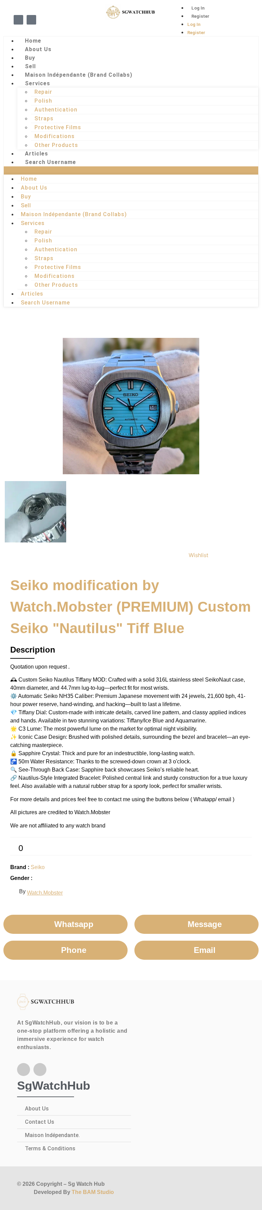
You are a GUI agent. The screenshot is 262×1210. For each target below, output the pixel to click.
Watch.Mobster (45, 893)
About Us (38, 49)
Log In (198, 8)
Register (200, 16)
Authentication (55, 109)
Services (37, 83)
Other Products (56, 145)
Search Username (50, 162)
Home (33, 41)
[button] (131, 170)
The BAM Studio (93, 1192)
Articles (36, 153)
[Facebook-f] (23, 1069)
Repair (43, 92)
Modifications (54, 136)
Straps (44, 118)
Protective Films (57, 127)
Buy (30, 58)
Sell (30, 66)
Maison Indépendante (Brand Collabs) (78, 75)
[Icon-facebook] (18, 20)
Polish (43, 101)
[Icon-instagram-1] (31, 20)
